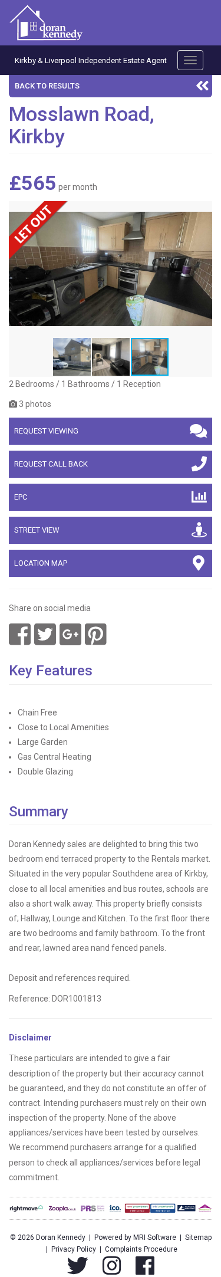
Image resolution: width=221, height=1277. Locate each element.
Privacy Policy (73, 1249)
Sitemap (198, 1237)
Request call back (51, 463)
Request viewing (46, 430)
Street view (37, 530)
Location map (40, 563)
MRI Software (154, 1237)
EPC (20, 497)
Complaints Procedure (141, 1249)
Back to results (47, 85)
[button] (201, 211)
